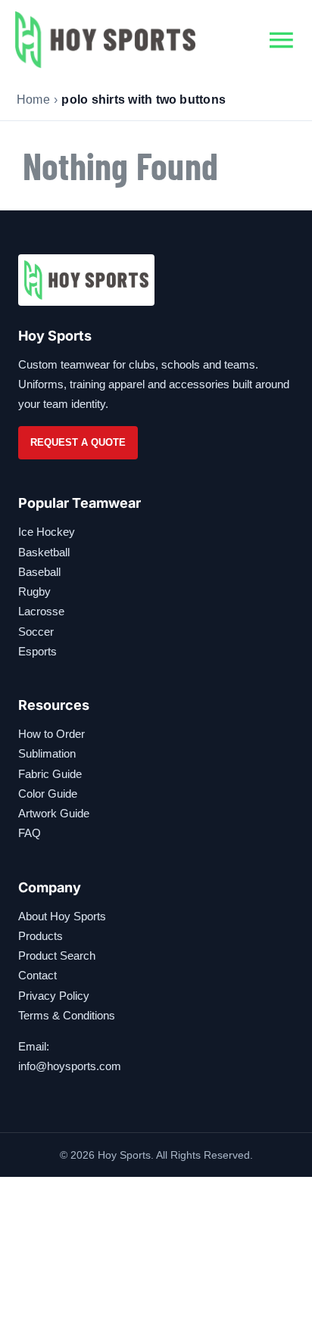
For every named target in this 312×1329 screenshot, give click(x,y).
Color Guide (47, 793)
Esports (37, 651)
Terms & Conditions (66, 1015)
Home (33, 99)
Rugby (34, 591)
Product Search (56, 955)
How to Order (51, 733)
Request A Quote (78, 442)
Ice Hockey (46, 531)
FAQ (29, 832)
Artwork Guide (53, 813)
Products (40, 935)
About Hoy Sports (62, 916)
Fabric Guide (50, 773)
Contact (37, 975)
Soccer (36, 631)
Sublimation (47, 753)
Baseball (39, 571)
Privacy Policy (53, 995)
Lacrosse (41, 611)
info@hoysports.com (69, 1066)
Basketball (44, 552)
